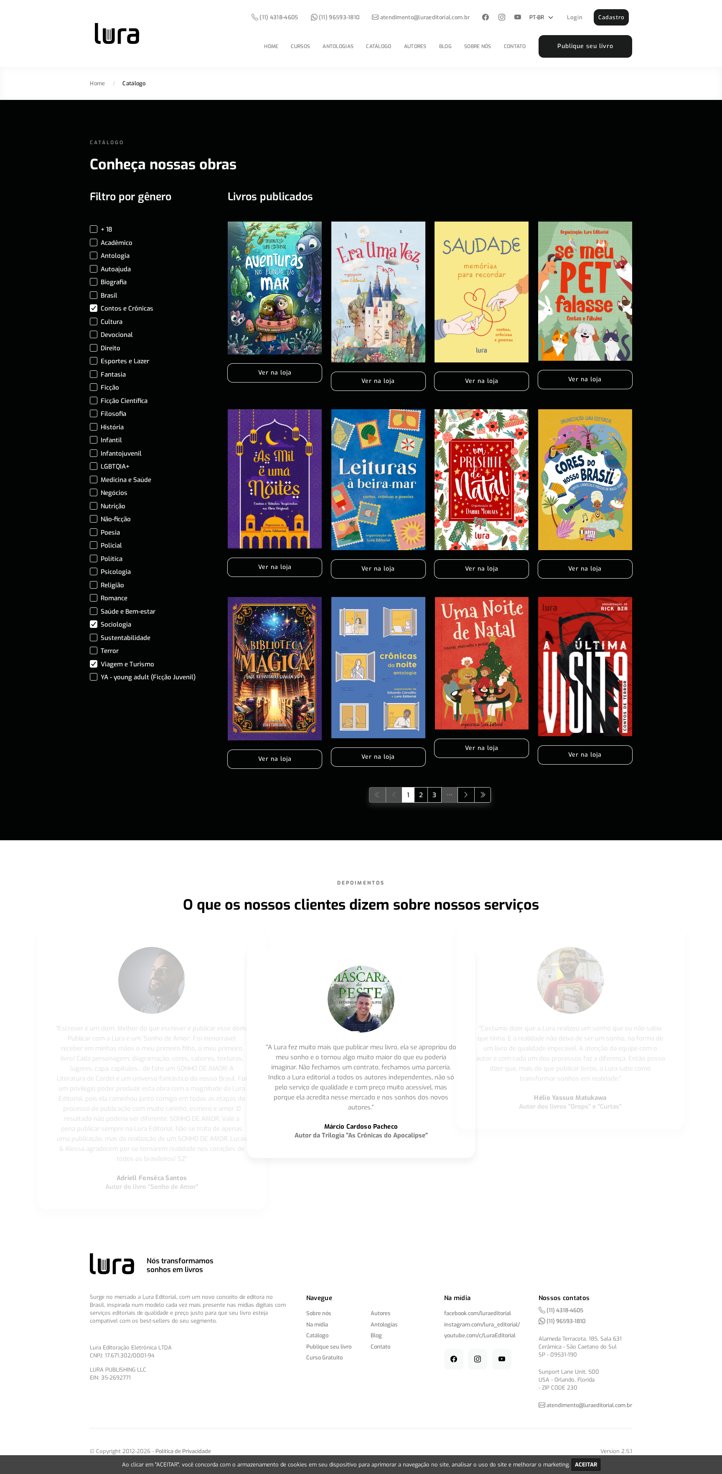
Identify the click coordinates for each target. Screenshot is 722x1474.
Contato (515, 46)
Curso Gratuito (324, 1357)
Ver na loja (275, 373)
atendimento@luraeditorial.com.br (425, 17)
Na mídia (317, 1324)
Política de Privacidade (183, 1451)
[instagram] (501, 17)
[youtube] (517, 17)
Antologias (338, 46)
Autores (415, 46)
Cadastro (611, 17)
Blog (445, 46)
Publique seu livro (585, 46)
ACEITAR (586, 1464)
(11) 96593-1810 (339, 17)
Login (575, 17)
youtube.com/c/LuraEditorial (480, 1335)
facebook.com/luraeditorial (477, 1313)
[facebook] (485, 17)
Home (271, 46)
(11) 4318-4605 (278, 17)
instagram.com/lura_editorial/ (482, 1324)
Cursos (300, 46)
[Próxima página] (466, 795)
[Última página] (482, 795)
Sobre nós (477, 46)
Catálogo (378, 46)
